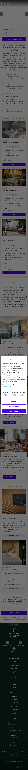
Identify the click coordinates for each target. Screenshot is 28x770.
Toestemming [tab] (7, 359)
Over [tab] (22, 359)
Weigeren (14, 401)
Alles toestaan (14, 411)
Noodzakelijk (6, 392)
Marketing (22, 392)
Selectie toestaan (14, 406)
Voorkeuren (15, 392)
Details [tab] (16, 359)
